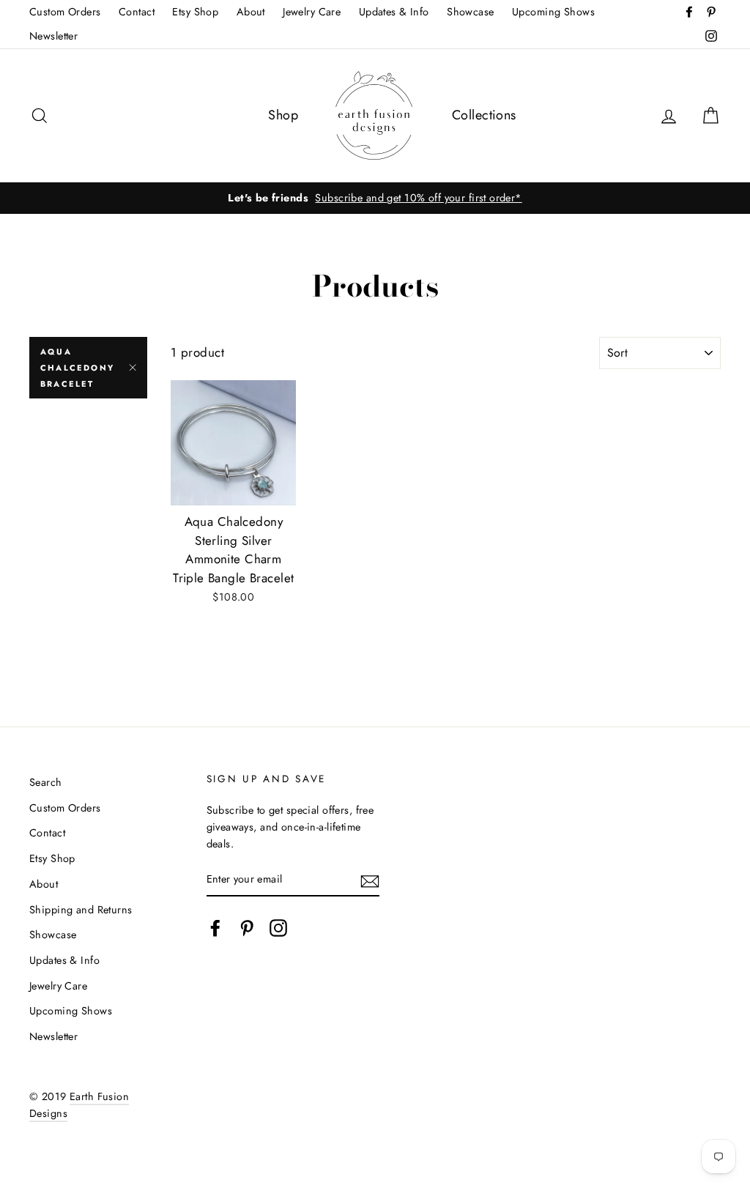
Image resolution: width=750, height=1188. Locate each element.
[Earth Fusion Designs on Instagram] (278, 927)
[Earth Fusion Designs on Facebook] (215, 927)
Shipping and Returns (81, 909)
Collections (484, 115)
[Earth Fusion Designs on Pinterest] (247, 927)
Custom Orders (65, 11)
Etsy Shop (195, 11)
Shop (283, 115)
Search (45, 782)
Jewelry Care (312, 11)
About (251, 11)
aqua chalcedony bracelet (77, 368)
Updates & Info (394, 11)
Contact (137, 11)
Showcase (470, 11)
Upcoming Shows (553, 11)
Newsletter (53, 36)
